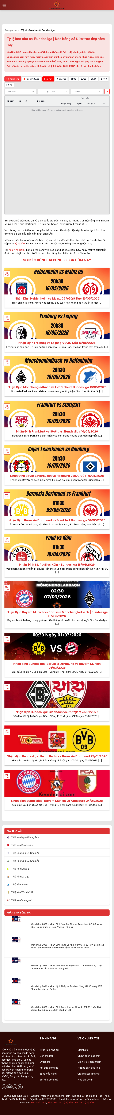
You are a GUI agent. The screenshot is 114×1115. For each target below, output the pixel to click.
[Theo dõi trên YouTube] (20, 1086)
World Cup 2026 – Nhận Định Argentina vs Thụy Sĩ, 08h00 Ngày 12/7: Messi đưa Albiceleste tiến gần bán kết (66, 1008)
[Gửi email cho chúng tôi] (9, 1086)
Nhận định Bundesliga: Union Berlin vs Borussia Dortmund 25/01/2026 (57, 756)
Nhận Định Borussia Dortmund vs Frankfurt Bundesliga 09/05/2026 (57, 520)
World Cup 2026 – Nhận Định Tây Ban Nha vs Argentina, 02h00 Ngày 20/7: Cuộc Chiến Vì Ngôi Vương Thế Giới (66, 925)
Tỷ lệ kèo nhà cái (72, 1102)
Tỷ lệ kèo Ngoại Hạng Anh (25, 837)
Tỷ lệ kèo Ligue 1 (20, 869)
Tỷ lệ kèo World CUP (22, 892)
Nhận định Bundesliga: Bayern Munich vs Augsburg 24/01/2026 (57, 801)
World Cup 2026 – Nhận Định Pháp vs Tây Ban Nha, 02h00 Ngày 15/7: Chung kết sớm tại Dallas (67, 987)
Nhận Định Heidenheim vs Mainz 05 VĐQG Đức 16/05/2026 (57, 298)
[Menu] (4, 5)
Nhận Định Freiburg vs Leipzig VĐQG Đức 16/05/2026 (57, 343)
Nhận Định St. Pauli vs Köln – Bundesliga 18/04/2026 (57, 564)
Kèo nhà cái (54, 1102)
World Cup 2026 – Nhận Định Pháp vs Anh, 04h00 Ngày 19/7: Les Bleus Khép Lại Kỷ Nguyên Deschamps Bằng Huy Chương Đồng (67, 946)
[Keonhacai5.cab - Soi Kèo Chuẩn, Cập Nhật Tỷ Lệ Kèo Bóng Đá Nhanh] (57, 5)
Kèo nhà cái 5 (38, 1102)
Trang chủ (10, 30)
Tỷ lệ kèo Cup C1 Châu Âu (25, 853)
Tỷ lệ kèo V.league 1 (22, 900)
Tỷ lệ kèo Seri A (19, 884)
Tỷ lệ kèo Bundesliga (22, 845)
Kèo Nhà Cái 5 (17, 249)
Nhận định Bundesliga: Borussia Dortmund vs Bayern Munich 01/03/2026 (57, 665)
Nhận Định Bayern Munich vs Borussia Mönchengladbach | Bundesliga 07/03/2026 (57, 614)
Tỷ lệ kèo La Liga (20, 876)
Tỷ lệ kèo (88, 1102)
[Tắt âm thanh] (107, 91)
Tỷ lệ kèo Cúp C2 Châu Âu (25, 861)
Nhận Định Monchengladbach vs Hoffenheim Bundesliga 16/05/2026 (57, 387)
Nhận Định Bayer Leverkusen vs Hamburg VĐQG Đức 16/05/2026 (57, 476)
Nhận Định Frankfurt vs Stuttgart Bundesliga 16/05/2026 (57, 431)
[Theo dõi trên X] (4, 1086)
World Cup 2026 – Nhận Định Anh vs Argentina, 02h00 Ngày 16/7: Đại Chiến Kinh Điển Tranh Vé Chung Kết (66, 967)
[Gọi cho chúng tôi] (14, 1086)
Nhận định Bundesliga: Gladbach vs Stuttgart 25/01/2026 (57, 712)
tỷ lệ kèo (20, 243)
